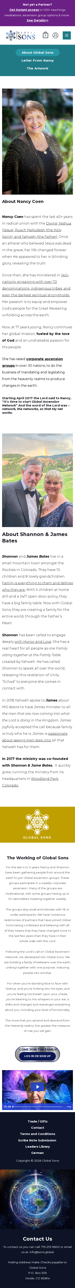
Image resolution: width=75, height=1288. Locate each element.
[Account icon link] (55, 35)
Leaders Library (37, 1146)
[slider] (38, 1106)
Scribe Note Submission (37, 1140)
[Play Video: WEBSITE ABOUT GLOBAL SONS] (37, 1086)
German (37, 1153)
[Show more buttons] (69, 1106)
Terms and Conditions (37, 1134)
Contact (37, 1128)
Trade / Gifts (38, 1121)
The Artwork (37, 68)
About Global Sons (38, 52)
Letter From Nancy (37, 60)
